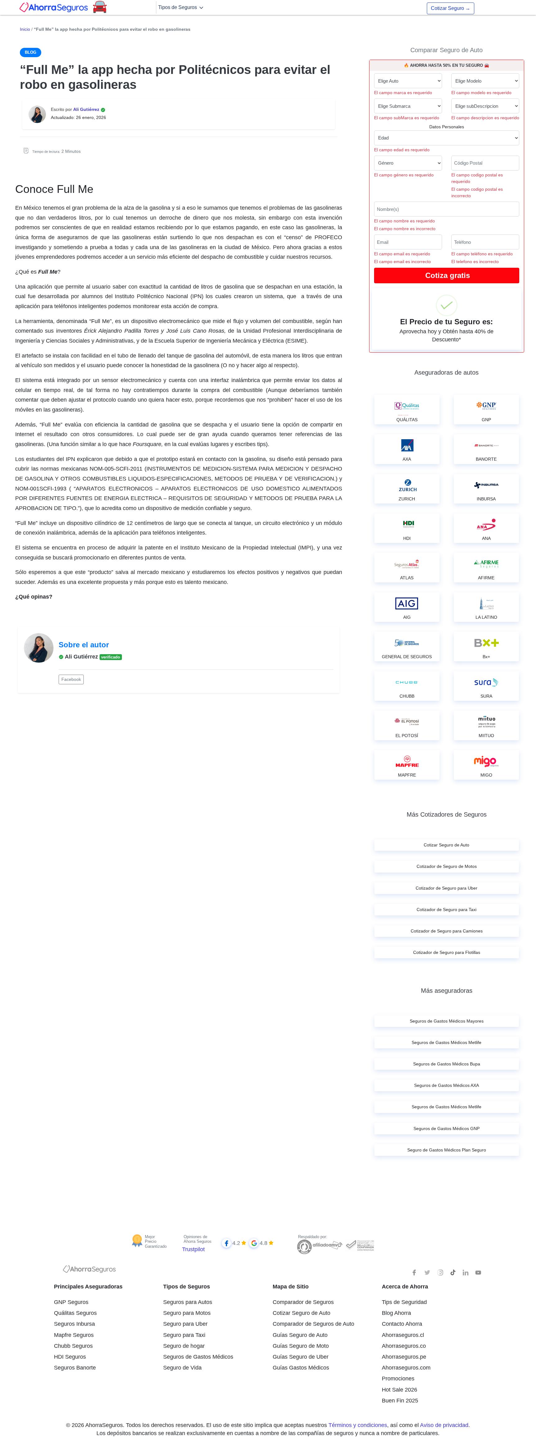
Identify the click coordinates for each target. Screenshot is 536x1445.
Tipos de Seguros (178, 7)
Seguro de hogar (184, 1346)
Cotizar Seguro (450, 8)
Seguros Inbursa (74, 1324)
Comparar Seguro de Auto (446, 50)
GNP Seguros (71, 1302)
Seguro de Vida (182, 1368)
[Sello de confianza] (360, 1245)
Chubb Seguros (73, 1346)
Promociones (398, 1378)
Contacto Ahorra (402, 1324)
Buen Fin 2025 (400, 1400)
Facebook (71, 679)
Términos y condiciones (357, 1425)
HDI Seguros (70, 1357)
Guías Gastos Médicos (301, 1368)
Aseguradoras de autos (446, 372)
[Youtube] (478, 1273)
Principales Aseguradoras (88, 1286)
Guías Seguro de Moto (301, 1346)
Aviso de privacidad (444, 1425)
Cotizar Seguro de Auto (301, 1313)
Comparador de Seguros (303, 1302)
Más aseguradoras (446, 990)
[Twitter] (427, 1273)
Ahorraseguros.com (406, 1368)
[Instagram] (440, 1273)
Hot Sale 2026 (399, 1390)
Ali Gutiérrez (86, 109)
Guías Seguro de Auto (300, 1335)
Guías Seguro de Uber (300, 1357)
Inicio (25, 29)
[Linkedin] (465, 1273)
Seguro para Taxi (184, 1335)
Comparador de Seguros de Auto (313, 1324)
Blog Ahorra (396, 1313)
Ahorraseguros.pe (404, 1357)
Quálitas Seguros (75, 1313)
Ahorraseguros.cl (403, 1335)
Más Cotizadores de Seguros (447, 814)
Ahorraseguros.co (404, 1346)
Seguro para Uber (185, 1324)
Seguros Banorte (75, 1368)
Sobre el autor (84, 644)
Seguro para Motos (187, 1313)
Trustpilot (193, 1249)
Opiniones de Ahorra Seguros (198, 1239)
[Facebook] (415, 1273)
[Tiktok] (453, 1273)
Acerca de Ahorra (405, 1286)
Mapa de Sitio (291, 1286)
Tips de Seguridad (404, 1302)
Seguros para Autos (187, 1302)
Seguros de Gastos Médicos (198, 1357)
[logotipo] (89, 1271)
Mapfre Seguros (74, 1335)
